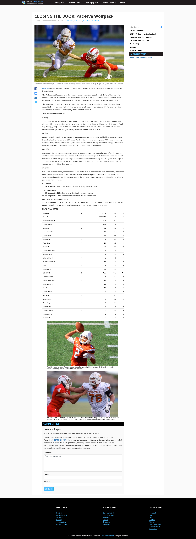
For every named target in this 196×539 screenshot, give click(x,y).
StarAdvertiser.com (107, 536)
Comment (48, 452)
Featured (69, 21)
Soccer (105, 520)
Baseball (152, 513)
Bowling (59, 520)
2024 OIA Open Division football (143, 34)
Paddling (106, 517)
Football (78, 21)
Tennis (151, 522)
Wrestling (106, 524)
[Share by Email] (35, 98)
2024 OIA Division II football (141, 40)
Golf (150, 515)
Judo (151, 517)
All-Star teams (136, 50)
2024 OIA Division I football (141, 37)
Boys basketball (108, 513)
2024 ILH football (137, 31)
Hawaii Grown (109, 2)
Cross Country (61, 524)
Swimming (106, 522)
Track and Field (155, 524)
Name (46, 474)
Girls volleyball (61, 515)
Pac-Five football (91, 21)
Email (46, 481)
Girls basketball (108, 515)
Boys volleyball (154, 526)
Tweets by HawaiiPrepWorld (140, 57)
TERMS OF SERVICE (61, 440)
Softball (152, 520)
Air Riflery (59, 517)
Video (122, 2)
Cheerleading (61, 522)
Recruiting (134, 44)
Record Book (135, 47)
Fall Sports (134, 27)
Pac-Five (45, 88)
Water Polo (153, 529)
